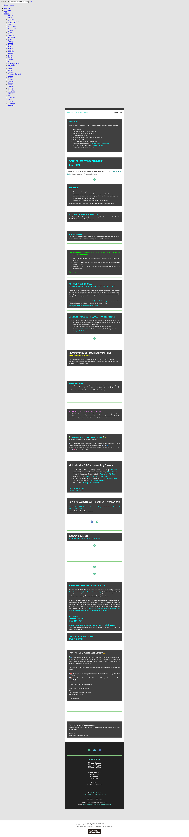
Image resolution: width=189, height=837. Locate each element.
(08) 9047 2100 (95, 792)
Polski (10, 70)
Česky (10, 32)
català (9, 24)
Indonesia (11, 51)
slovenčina (11, 90)
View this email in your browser (78, 112)
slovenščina (11, 92)
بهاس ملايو (11, 65)
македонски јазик (14, 63)
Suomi (10, 39)
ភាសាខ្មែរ (10, 59)
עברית (10, 84)
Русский (10, 77)
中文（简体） (12, 26)
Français (10, 41)
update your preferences (89, 804)
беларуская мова (13, 21)
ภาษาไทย (11, 97)
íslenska (10, 53)
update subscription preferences (106, 824)
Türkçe (10, 99)
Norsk (10, 69)
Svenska (10, 83)
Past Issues (7, 10)
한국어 (10, 61)
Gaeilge (10, 50)
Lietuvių (10, 86)
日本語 (10, 57)
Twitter (9, 5)
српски (10, 93)
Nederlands (11, 37)
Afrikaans (11, 19)
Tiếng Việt (11, 105)
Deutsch (10, 43)
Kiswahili (11, 81)
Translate (7, 14)
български (11, 23)
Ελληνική (11, 44)
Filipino (10, 101)
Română (10, 76)
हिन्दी (9, 46)
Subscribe (7, 8)
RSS (5, 12)
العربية (10, 17)
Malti (9, 67)
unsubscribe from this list (104, 804)
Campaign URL (5, 1)
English (10, 15)
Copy (30, 1)
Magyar (10, 48)
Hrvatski (10, 30)
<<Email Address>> (100, 823)
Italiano (10, 55)
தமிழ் (9, 95)
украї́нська (11, 103)
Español (10, 79)
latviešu (10, 88)
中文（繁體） (12, 28)
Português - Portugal (14, 74)
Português (11, 72)
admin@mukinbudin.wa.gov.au (95, 794)
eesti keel (11, 36)
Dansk (10, 34)
